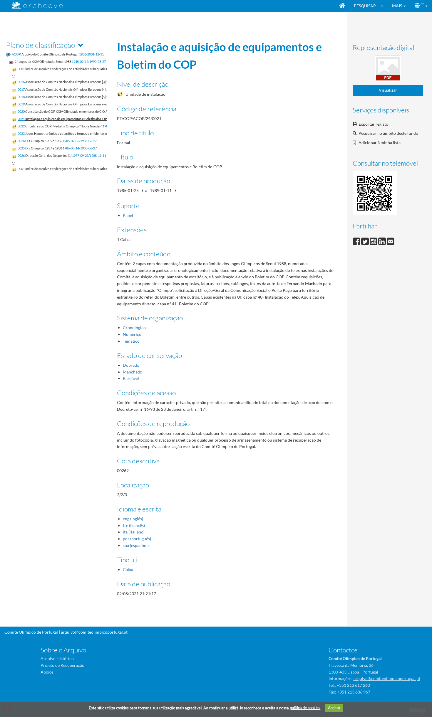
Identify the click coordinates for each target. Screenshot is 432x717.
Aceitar (334, 707)
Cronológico (134, 327)
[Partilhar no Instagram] (374, 240)
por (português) (137, 538)
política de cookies (305, 707)
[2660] (388, 69)
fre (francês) (134, 525)
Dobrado (131, 365)
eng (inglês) (133, 518)
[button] (384, 6)
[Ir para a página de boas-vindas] (342, 6)
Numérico (132, 334)
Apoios (47, 671)
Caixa (128, 569)
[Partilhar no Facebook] (357, 240)
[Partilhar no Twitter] (365, 240)
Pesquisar (365, 5)
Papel (128, 215)
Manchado (132, 371)
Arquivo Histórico (57, 658)
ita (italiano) (134, 531)
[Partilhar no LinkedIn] (382, 240)
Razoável (131, 378)
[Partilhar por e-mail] (390, 240)
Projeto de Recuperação (62, 665)
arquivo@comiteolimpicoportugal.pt (94, 632)
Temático (131, 341)
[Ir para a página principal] (33, 5)
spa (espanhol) (136, 545)
